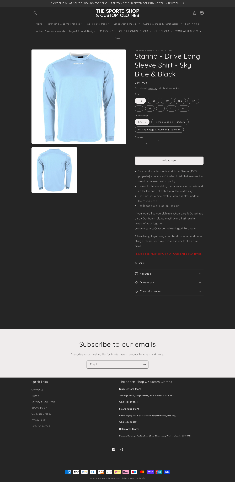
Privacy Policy (38, 420)
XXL (184, 108)
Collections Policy (41, 413)
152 (180, 100)
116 (140, 100)
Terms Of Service (40, 426)
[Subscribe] (144, 365)
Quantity (139, 137)
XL (171, 108)
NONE (142, 122)
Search (35, 395)
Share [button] (142, 262)
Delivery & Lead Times (43, 401)
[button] (35, 13)
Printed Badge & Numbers (170, 122)
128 (153, 100)
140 (166, 100)
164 (193, 100)
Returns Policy (39, 407)
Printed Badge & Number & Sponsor (159, 129)
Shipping (152, 88)
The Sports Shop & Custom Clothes (112, 478)
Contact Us (37, 389)
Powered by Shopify (136, 478)
